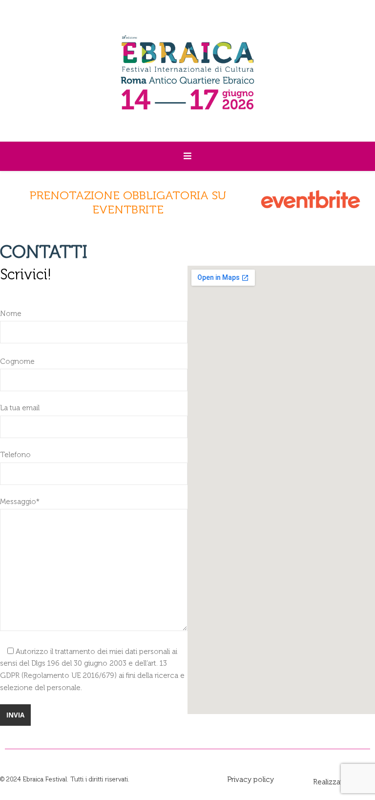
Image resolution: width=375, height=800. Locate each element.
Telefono (15, 454)
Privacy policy (250, 779)
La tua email (20, 407)
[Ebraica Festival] (187, 70)
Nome (10, 313)
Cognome (17, 361)
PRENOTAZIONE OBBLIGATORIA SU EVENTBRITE (127, 202)
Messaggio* (20, 501)
